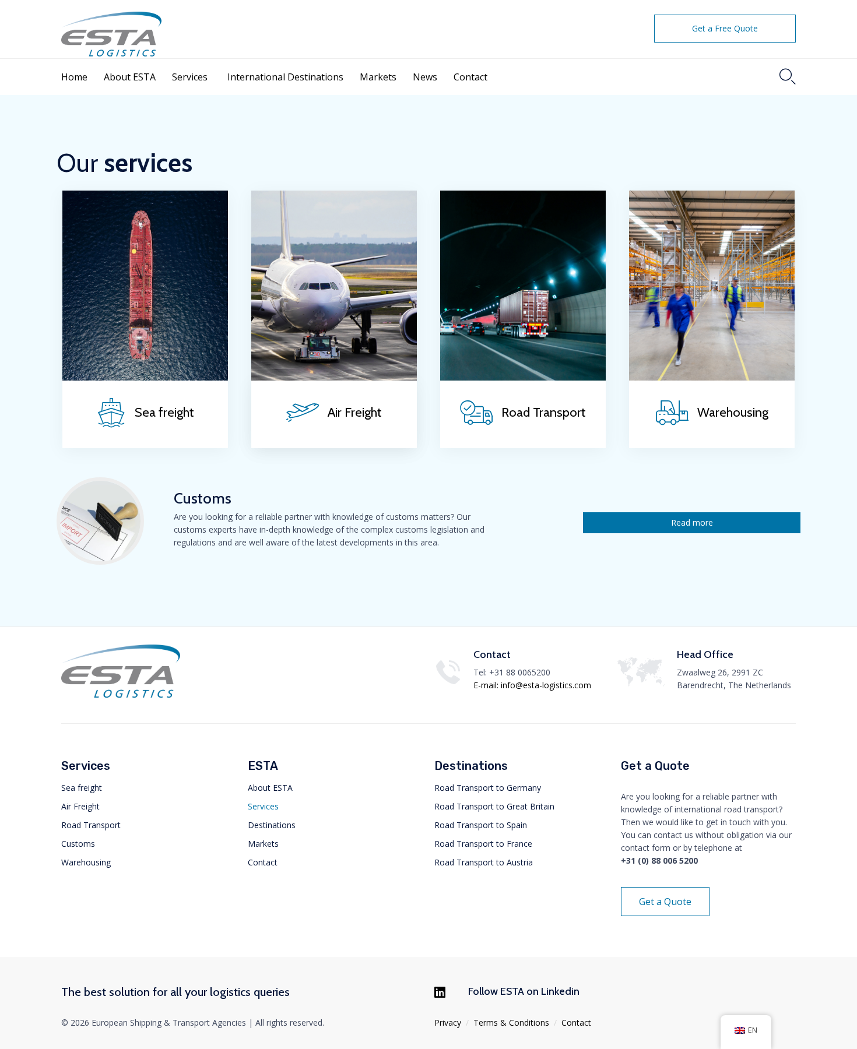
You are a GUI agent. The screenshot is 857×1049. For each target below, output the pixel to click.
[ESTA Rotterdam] (133, 32)
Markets (378, 77)
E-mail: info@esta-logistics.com (532, 685)
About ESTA (130, 77)
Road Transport (91, 824)
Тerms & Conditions (511, 1022)
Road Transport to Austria (483, 862)
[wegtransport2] (523, 377)
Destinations (272, 824)
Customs (78, 843)
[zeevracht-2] (145, 377)
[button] (725, 29)
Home (74, 77)
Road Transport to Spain (480, 824)
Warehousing (86, 862)
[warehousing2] (712, 377)
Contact (470, 77)
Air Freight (80, 806)
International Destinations (285, 77)
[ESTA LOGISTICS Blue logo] (120, 696)
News (425, 77)
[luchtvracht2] (334, 377)
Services (190, 77)
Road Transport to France (483, 843)
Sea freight (81, 787)
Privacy (447, 1022)
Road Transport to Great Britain (494, 806)
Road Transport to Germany (487, 787)
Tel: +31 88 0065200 (511, 672)
